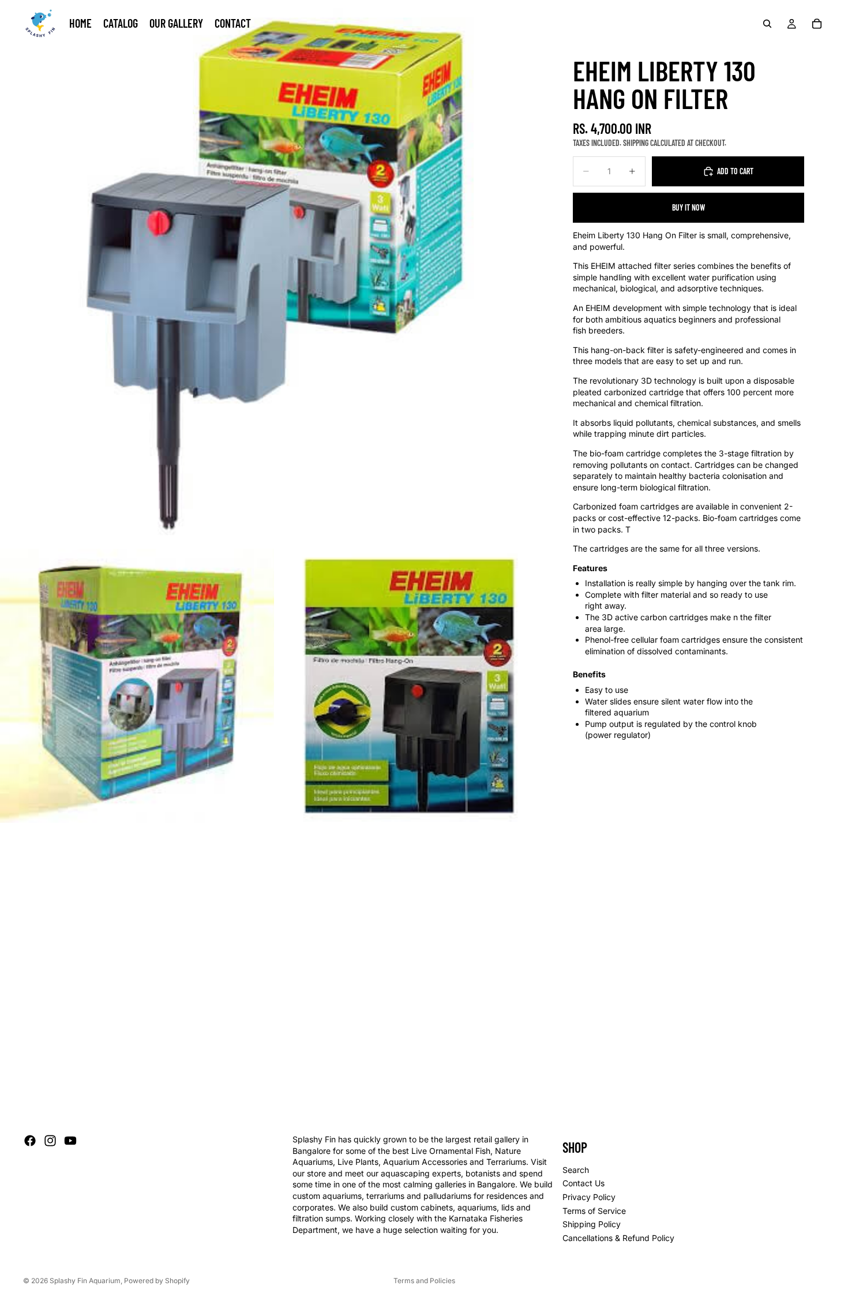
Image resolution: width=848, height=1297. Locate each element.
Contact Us (583, 1184)
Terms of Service (594, 1211)
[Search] (767, 23)
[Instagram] (50, 1141)
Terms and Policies (424, 1280)
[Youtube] (70, 1141)
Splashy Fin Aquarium (85, 1280)
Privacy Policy (589, 1197)
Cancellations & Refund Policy (618, 1238)
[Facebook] (30, 1141)
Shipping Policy (591, 1224)
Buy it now (688, 207)
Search (575, 1170)
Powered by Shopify (157, 1280)
